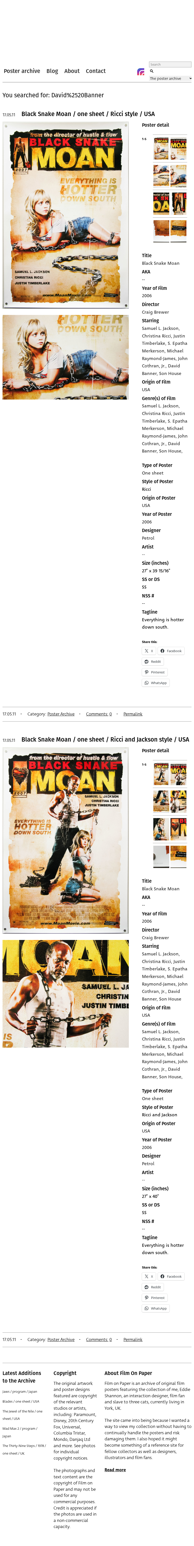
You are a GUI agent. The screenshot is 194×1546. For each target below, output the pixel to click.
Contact (96, 71)
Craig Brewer (155, 312)
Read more (115, 1470)
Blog (52, 71)
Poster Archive (61, 714)
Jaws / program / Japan (20, 1391)
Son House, (171, 451)
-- (143, 554)
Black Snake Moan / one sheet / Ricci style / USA (88, 114)
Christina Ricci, (158, 413)
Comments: (97, 714)
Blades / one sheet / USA (21, 1401)
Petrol (148, 538)
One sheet (152, 473)
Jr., (164, 443)
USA (146, 389)
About (72, 71)
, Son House (169, 373)
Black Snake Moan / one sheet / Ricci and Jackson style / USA (105, 739)
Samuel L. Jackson (160, 328)
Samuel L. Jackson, (161, 406)
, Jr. (162, 366)
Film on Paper (16, 31)
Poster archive (22, 71)
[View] (66, 311)
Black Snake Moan (161, 263)
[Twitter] (120, 71)
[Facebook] (130, 71)
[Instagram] (140, 71)
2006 (147, 295)
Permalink (133, 714)
